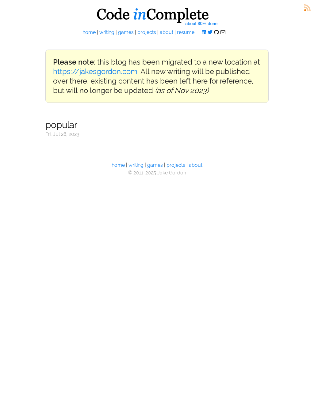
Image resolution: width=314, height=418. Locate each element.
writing (106, 32)
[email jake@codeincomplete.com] (222, 32)
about (166, 32)
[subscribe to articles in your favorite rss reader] (307, 8)
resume (185, 32)
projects (146, 32)
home (89, 32)
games (126, 32)
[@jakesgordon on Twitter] (210, 32)
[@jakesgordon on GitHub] (216, 32)
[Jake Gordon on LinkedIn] (204, 32)
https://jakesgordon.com (95, 71)
